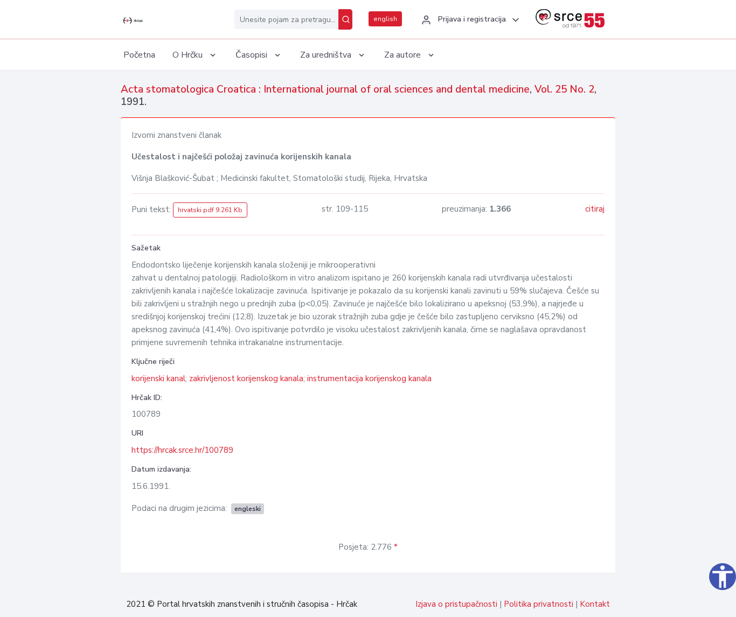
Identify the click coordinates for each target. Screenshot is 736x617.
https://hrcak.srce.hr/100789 (182, 450)
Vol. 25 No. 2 (564, 89)
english (385, 19)
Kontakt (595, 604)
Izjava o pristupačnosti (456, 604)
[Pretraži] (345, 19)
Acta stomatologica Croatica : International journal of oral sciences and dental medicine (325, 89)
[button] (468, 20)
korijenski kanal (158, 378)
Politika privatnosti (538, 604)
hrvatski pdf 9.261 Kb (210, 210)
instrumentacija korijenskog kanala (369, 378)
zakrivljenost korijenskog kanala (246, 378)
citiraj (595, 209)
